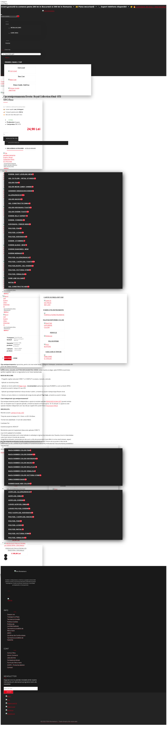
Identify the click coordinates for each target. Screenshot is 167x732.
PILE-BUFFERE (53, 341)
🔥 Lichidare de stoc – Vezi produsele (126, 7)
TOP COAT (21, 68)
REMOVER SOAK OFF (53, 401)
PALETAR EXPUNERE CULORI (53, 320)
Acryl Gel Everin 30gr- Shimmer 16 (10, 309)
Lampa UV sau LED (17, 413)
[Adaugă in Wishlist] (2, 479)
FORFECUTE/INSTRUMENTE (53, 310)
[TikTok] (10, 600)
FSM (15, 486)
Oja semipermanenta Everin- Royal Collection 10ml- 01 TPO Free (10, 165)
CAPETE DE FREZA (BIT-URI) (53, 297)
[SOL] (8, 700)
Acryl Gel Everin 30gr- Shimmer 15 (10, 291)
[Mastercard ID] (11, 703)
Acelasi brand (30, 148)
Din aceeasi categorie (15, 148)
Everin (17, 122)
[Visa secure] (10, 714)
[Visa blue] (9, 710)
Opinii (15, 358)
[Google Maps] (10, 595)
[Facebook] (10, 590)
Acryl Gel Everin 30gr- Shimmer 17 (10, 327)
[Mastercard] (10, 707)
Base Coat (21, 76)
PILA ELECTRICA (52, 406)
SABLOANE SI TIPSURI (53, 352)
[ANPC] (8, 697)
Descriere (7, 358)
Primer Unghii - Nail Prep (21, 85)
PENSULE (53, 333)
